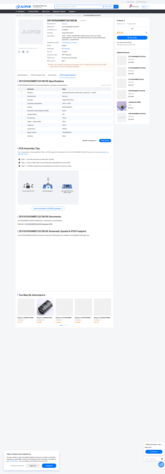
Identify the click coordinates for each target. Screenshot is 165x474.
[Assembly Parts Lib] (23, 6)
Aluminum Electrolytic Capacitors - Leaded (68, 15)
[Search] (116, 7)
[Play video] (48, 187)
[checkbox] (21, 92)
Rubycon (64, 24)
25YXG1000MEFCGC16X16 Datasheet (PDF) (39, 224)
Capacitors (49, 15)
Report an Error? (106, 85)
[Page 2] (64, 325)
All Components (38, 15)
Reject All (33, 465)
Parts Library (27, 15)
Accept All (49, 465)
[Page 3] (67, 325)
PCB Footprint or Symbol (69, 42)
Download (67, 48)
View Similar (105, 140)
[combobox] (77, 6)
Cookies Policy (13, 461)
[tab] (23, 75)
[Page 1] (61, 325)
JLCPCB (18, 15)
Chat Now (153, 452)
